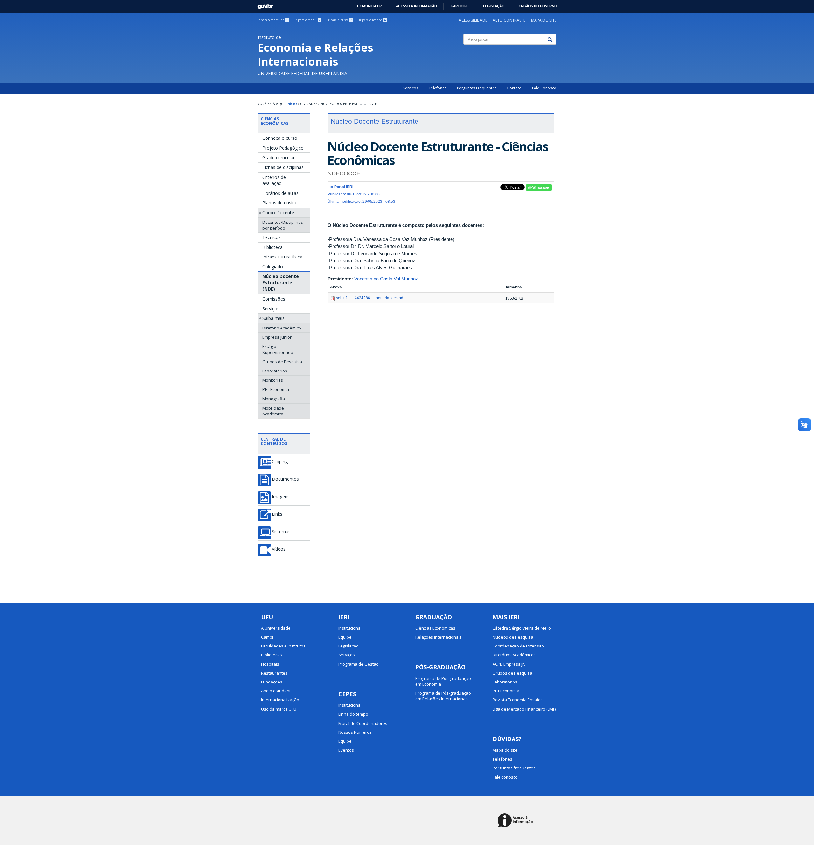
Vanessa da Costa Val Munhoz (386, 278)
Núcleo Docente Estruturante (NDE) (280, 282)
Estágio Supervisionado (277, 349)
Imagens (281, 496)
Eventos (346, 750)
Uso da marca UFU (278, 709)
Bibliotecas (271, 655)
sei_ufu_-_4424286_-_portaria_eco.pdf (370, 298)
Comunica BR (369, 6)
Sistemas (281, 531)
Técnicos (271, 237)
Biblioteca (272, 247)
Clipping (280, 461)
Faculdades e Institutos (283, 646)
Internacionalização (280, 700)
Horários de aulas (280, 193)
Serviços (410, 88)
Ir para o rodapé (372, 20)
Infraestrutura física (282, 257)
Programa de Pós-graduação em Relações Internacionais (443, 696)
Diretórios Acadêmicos (514, 655)
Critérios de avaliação (274, 180)
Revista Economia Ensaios (518, 700)
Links (277, 514)
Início (291, 104)
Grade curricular (278, 157)
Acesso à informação (416, 6)
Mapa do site (543, 20)
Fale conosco (505, 777)
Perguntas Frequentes (476, 88)
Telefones (437, 88)
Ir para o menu (308, 20)
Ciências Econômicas (275, 121)
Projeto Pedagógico (283, 148)
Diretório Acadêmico (281, 328)
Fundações (271, 682)
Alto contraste (509, 20)
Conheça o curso (279, 138)
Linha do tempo (353, 714)
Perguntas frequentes (514, 768)
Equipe (345, 637)
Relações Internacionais (438, 637)
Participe (460, 6)
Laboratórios (274, 371)
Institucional (350, 628)
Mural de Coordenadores (362, 723)
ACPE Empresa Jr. (509, 664)
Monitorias (272, 380)
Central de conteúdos (274, 441)
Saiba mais (273, 318)
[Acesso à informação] (516, 821)
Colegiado (272, 267)
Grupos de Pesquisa (282, 361)
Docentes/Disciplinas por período (282, 225)
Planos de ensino (280, 203)
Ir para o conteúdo (273, 20)
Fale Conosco (544, 88)
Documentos (285, 479)
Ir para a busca (339, 20)
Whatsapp (540, 187)
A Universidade (276, 628)
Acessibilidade (473, 20)
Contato (514, 88)
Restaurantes (274, 673)
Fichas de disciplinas (283, 167)
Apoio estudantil (277, 691)
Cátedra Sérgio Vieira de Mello (522, 628)
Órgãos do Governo (538, 6)
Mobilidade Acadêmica (273, 411)
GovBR (263, 5)
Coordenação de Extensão (518, 646)
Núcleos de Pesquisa (513, 637)
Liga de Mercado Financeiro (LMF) (524, 709)
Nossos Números (355, 732)
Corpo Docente (278, 212)
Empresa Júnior (277, 337)
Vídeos (279, 549)
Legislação (493, 6)
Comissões (273, 299)
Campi (267, 637)
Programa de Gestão (358, 664)
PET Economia (275, 389)
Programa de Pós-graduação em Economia (443, 681)
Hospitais (270, 664)
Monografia (273, 398)
